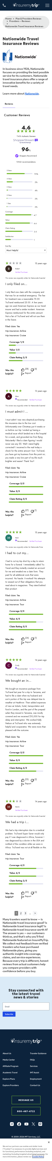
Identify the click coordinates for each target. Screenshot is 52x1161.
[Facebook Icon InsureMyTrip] (19, 1124)
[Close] (49, 1142)
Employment (36, 1078)
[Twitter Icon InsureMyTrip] (33, 1124)
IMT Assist (34, 1072)
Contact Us (35, 1085)
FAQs (32, 1059)
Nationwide (32, 93)
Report (28, 373)
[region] (26, 1150)
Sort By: (8, 246)
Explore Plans (9, 1078)
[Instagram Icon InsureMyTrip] (12, 1124)
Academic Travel (10, 1072)
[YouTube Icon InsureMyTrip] (26, 1124)
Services (34, 1066)
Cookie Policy (38, 1156)
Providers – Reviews (19, 21)
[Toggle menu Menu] (47, 5)
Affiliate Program (10, 1066)
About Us (7, 1053)
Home (8, 18)
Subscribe (9, 1014)
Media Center (9, 1059)
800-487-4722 (26, 1111)
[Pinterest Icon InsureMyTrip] (40, 1124)
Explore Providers (11, 1085)
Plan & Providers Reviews (28, 18)
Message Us (26, 1099)
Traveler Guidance (38, 1053)
